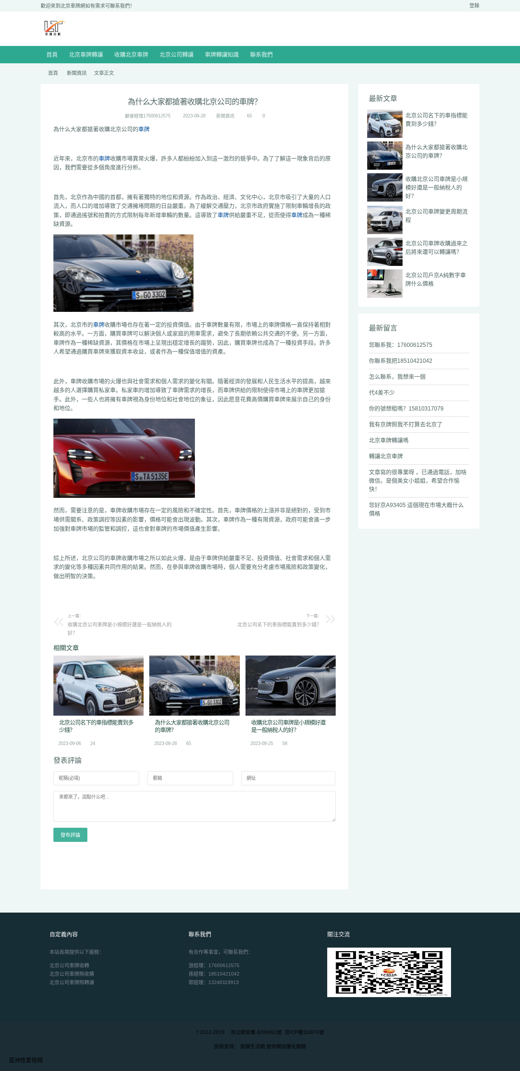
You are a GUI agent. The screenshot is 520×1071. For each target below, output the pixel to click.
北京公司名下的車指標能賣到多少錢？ (279, 620)
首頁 (52, 55)
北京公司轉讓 (176, 55)
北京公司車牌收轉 (69, 965)
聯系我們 (261, 55)
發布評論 (70, 835)
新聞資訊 (77, 73)
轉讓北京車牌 (386, 456)
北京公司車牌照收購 (72, 974)
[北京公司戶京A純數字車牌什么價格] (385, 283)
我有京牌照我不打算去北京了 (406, 424)
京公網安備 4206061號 (256, 1032)
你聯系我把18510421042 (400, 361)
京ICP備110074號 (304, 1032)
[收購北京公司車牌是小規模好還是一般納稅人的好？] (290, 686)
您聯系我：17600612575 (400, 345)
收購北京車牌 (131, 55)
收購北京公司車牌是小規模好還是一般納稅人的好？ (120, 625)
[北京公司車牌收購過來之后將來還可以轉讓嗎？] (385, 252)
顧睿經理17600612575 (148, 115)
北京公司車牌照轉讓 (72, 982)
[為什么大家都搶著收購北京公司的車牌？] (194, 686)
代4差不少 (382, 393)
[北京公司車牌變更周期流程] (385, 220)
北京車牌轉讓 (86, 55)
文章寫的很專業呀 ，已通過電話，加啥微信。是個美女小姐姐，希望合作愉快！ (418, 480)
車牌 (144, 129)
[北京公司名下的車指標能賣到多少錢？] (98, 686)
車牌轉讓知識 (222, 55)
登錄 (474, 5)
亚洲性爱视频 (26, 1060)
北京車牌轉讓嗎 (389, 440)
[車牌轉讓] (53, 36)
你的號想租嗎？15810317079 (406, 409)
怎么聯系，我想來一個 (397, 377)
